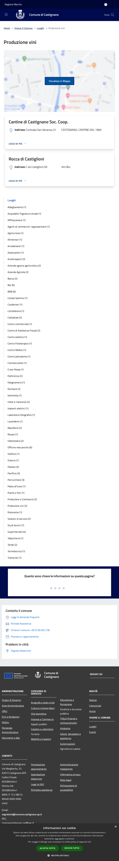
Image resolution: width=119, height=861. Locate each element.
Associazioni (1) (16, 252)
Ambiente (65, 728)
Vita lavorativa (38, 714)
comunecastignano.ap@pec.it (18, 823)
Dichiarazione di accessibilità (68, 788)
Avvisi (92, 711)
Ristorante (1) (15, 512)
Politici (5, 722)
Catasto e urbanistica (42, 729)
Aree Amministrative (13, 706)
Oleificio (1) (13, 454)
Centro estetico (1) (17, 337)
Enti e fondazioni (11, 717)
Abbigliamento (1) (17, 207)
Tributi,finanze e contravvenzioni (68, 721)
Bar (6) (11, 285)
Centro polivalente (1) (19, 356)
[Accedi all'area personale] (105, 4)
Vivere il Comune (23, 28)
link (89, 841)
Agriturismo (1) (15, 233)
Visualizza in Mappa (59, 81)
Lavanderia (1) (15, 421)
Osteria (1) (13, 460)
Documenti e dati (11, 738)
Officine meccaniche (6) (20, 447)
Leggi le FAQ (37, 784)
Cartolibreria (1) (16, 311)
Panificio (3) (14, 473)
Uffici (4, 711)
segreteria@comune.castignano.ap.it (22, 814)
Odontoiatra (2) (16, 441)
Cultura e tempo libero (43, 708)
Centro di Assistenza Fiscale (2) (24, 330)
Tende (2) (12, 545)
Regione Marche (13, 4)
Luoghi (40, 28)
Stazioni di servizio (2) (19, 519)
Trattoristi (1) (14, 558)
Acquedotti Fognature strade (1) (24, 213)
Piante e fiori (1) (16, 493)
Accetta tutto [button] (47, 848)
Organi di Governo (11, 700)
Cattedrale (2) (15, 317)
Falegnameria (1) (16, 382)
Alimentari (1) (15, 239)
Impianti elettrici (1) (18, 408)
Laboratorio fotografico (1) (21, 415)
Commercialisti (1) (17, 363)
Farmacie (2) (14, 389)
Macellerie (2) (15, 428)
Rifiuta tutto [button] (72, 848)
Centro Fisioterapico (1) (20, 343)
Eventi (92, 732)
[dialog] (59, 842)
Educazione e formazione (67, 702)
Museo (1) (13, 434)
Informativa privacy (70, 774)
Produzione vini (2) (17, 506)
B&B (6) (12, 291)
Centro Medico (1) (17, 350)
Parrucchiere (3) (16, 480)
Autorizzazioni (67, 744)
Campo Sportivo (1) (17, 298)
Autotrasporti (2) (16, 259)
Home (7, 28)
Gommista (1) (15, 395)
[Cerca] (112, 15)
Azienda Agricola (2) (18, 272)
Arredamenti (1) (16, 246)
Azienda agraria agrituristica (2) (24, 265)
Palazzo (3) (13, 467)
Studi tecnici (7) (16, 525)
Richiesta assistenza (41, 790)
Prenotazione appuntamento (38, 767)
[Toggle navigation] (6, 14)
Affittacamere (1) (16, 220)
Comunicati (95, 706)
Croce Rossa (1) (16, 369)
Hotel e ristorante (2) (19, 402)
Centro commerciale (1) (20, 324)
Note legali (65, 780)
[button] (59, 855)
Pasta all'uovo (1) (16, 486)
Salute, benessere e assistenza (70, 736)
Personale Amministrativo (10, 730)
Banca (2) (12, 278)
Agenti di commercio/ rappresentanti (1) (29, 226)
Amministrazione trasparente (69, 767)
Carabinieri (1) (15, 304)
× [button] (115, 827)
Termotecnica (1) (16, 551)
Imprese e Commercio (42, 719)
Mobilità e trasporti (41, 739)
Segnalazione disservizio (38, 777)
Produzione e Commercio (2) (22, 499)
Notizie (93, 700)
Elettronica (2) (15, 376)
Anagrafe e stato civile (43, 702)
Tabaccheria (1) (15, 538)
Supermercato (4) (17, 532)
